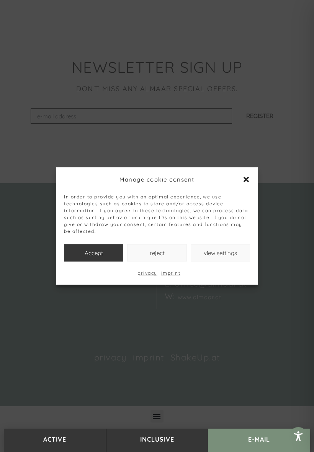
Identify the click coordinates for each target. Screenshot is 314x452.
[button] (246, 179)
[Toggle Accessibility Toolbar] (298, 436)
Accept (94, 252)
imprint (171, 273)
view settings (220, 252)
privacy (147, 273)
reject (157, 252)
